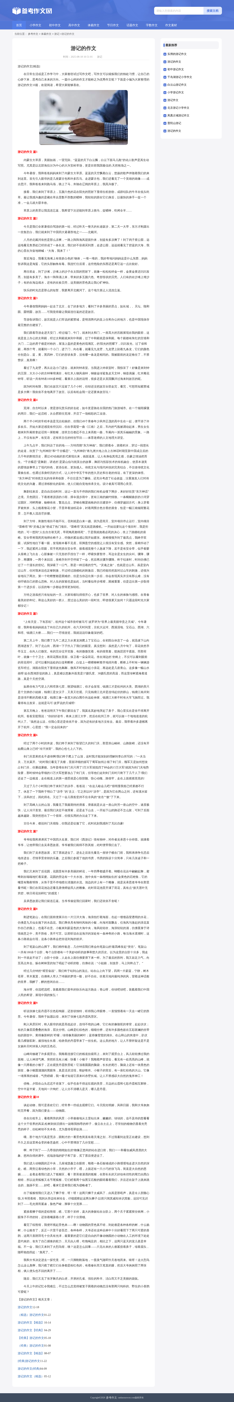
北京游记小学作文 (178, 107)
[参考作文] (33, 11)
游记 (56, 34)
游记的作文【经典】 (31, 1330)
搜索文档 (212, 10)
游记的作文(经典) (29, 1368)
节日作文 (113, 25)
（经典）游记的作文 (31, 1345)
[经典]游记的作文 (29, 1360)
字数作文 (152, 25)
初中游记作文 (175, 69)
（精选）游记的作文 (31, 1314)
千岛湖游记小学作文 (179, 77)
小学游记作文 (175, 92)
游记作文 (172, 100)
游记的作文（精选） (31, 1376)
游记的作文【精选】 (31, 1322)
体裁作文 (93, 25)
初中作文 (55, 25)
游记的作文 (25, 1307)
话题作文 (132, 25)
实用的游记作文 (177, 54)
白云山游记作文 (177, 84)
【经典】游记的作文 (31, 1337)
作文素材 (171, 25)
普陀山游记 (174, 123)
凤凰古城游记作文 (178, 115)
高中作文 (74, 25)
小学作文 (35, 25)
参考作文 (33, 34)
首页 (19, 25)
